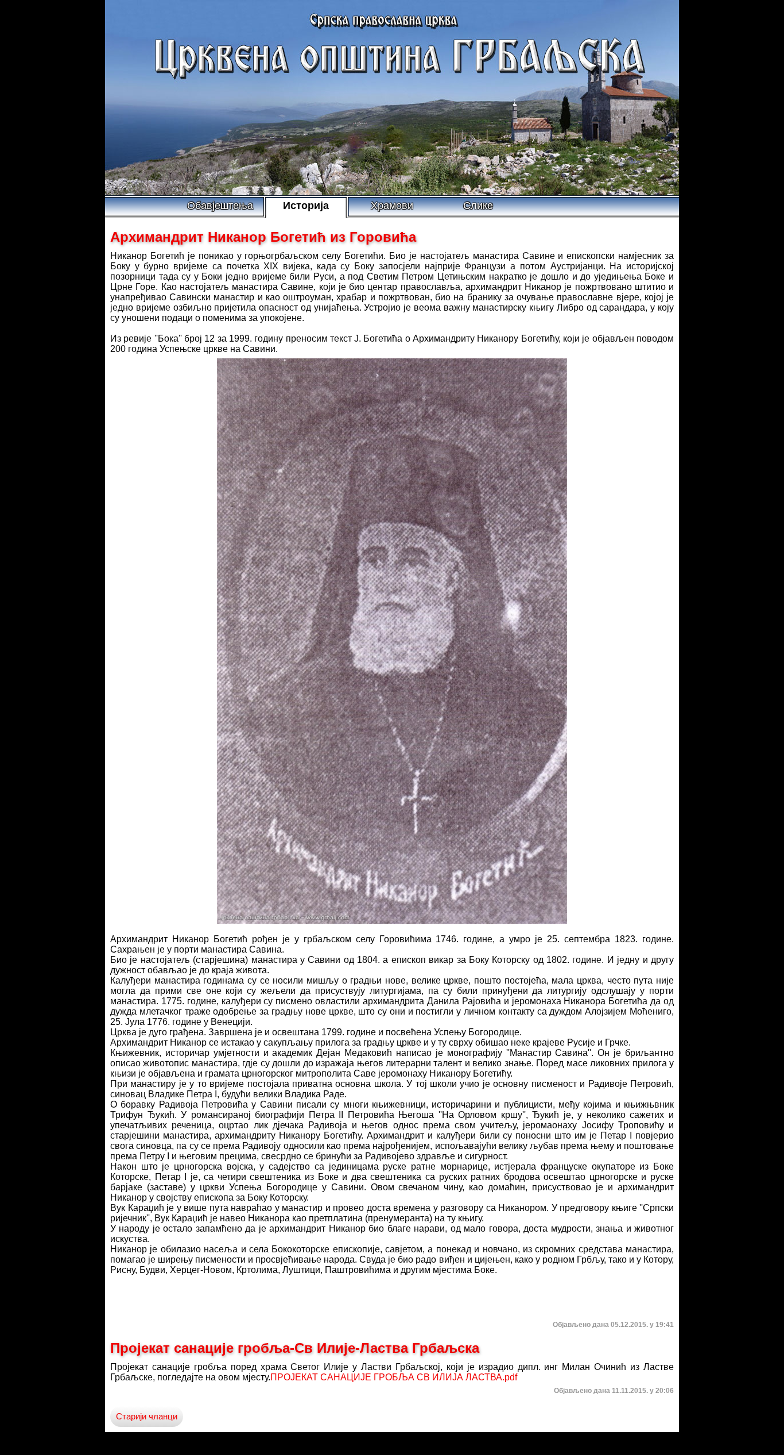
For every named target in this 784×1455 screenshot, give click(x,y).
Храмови (392, 205)
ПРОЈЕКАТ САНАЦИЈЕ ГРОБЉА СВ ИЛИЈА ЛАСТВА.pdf (393, 1377)
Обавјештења (220, 205)
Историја (306, 205)
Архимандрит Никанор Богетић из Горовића (263, 237)
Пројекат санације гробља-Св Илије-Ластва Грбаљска (294, 1348)
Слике (478, 205)
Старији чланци (146, 1416)
